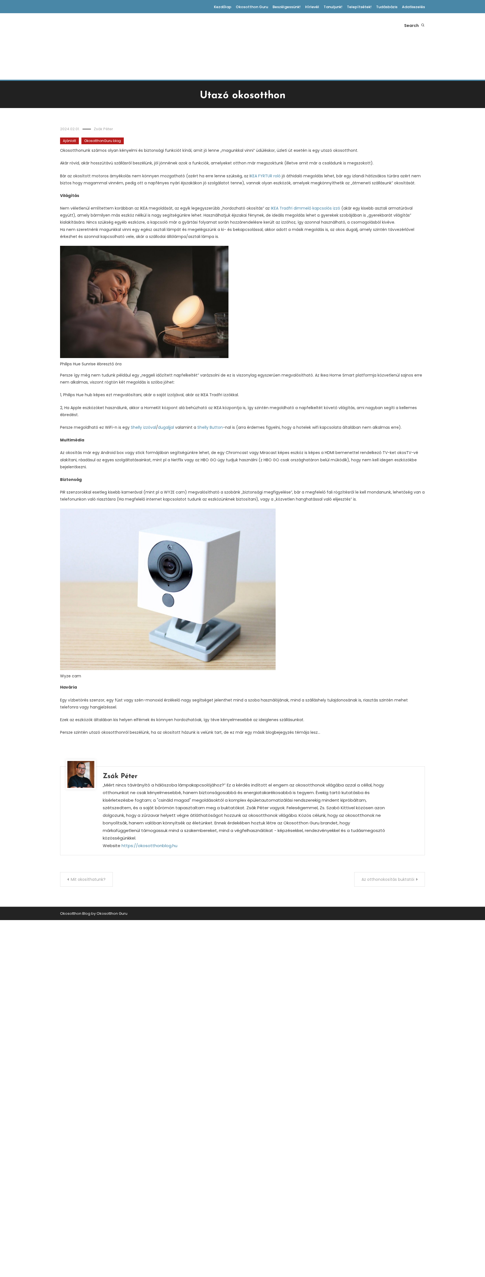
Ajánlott (69, 140)
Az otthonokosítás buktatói (388, 879)
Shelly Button (210, 427)
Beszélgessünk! (287, 7)
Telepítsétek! (359, 7)
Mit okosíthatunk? (88, 879)
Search (412, 25)
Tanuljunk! (333, 7)
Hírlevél (312, 7)
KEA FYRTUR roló (265, 176)
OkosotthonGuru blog (102, 140)
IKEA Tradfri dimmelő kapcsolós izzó (306, 208)
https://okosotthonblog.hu (149, 846)
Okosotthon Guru (252, 7)
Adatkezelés (413, 7)
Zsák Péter (103, 129)
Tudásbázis (386, 7)
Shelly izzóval (143, 427)
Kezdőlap (222, 7)
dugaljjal (166, 427)
